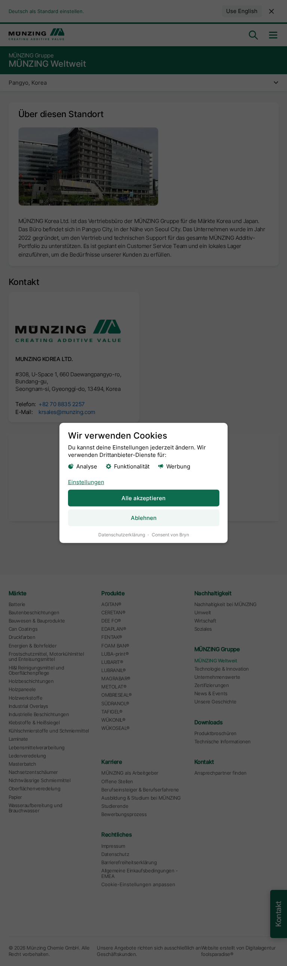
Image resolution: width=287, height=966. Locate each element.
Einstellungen (86, 481)
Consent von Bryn (170, 534)
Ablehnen (144, 517)
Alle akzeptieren (143, 498)
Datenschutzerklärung (121, 534)
